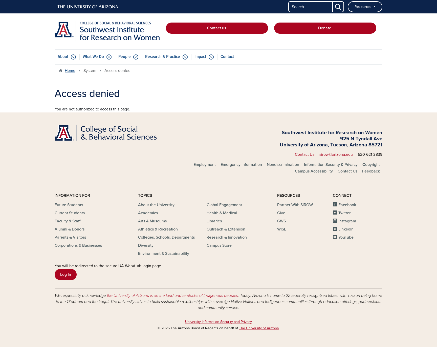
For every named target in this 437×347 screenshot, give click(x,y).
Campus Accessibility (314, 171)
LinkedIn (346, 229)
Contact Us (304, 154)
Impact (200, 57)
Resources (364, 7)
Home (70, 70)
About (63, 57)
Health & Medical (222, 213)
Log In (65, 274)
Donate (325, 28)
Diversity (146, 245)
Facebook (347, 204)
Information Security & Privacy (331, 164)
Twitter (344, 213)
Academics (148, 213)
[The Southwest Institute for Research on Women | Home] (107, 31)
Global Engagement (224, 204)
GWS (281, 221)
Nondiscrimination (283, 164)
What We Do (93, 57)
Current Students (70, 213)
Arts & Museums (152, 221)
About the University (156, 204)
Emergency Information (241, 164)
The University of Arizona (259, 328)
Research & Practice (162, 57)
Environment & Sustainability (163, 253)
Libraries (214, 221)
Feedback (371, 171)
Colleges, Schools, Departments (166, 237)
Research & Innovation (227, 237)
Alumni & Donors (69, 229)
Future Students (69, 204)
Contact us (217, 28)
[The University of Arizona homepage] (88, 7)
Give (281, 213)
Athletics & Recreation (158, 229)
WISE (281, 229)
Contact (227, 57)
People (124, 57)
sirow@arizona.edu (336, 154)
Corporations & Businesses (78, 245)
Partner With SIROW (295, 204)
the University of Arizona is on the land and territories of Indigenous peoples (172, 295)
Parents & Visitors (70, 237)
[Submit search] (338, 6)
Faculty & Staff (67, 221)
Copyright (371, 164)
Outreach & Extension (226, 229)
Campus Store (219, 245)
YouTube (346, 237)
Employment (204, 164)
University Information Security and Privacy (218, 322)
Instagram (347, 221)
